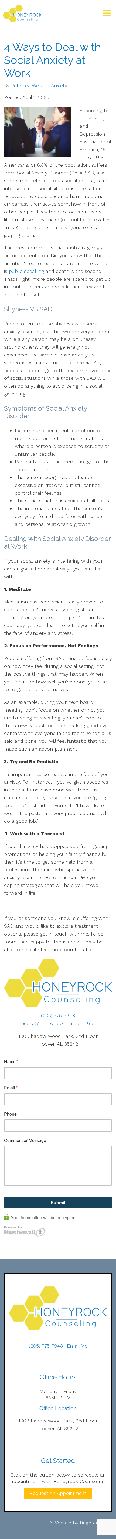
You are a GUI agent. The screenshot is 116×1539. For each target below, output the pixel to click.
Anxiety (59, 85)
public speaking (26, 271)
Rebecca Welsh (28, 85)
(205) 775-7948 (58, 1015)
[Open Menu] (107, 13)
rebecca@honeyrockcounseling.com (58, 1023)
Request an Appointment (58, 1493)
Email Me (77, 1346)
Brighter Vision (96, 1522)
